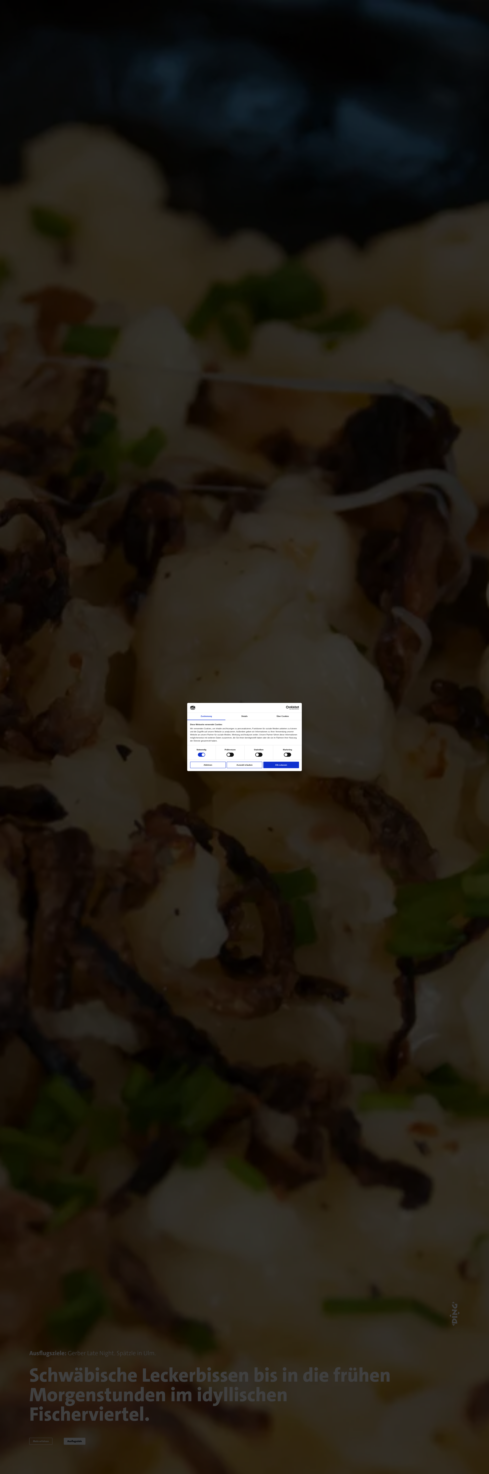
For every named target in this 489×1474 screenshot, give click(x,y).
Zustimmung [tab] (206, 716)
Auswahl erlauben (244, 765)
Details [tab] (244, 716)
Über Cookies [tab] (283, 716)
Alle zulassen (281, 765)
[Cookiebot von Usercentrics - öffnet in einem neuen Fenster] (288, 708)
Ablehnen (208, 765)
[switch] (230, 755)
